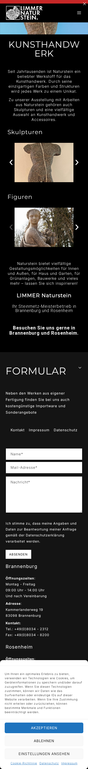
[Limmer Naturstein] (24, 13)
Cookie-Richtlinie (24, 763)
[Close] (84, 3)
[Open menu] (79, 13)
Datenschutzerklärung (45, 535)
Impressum (69, 763)
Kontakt (18, 430)
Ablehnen (44, 741)
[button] (11, 162)
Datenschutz (49, 763)
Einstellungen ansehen (44, 754)
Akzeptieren (44, 728)
